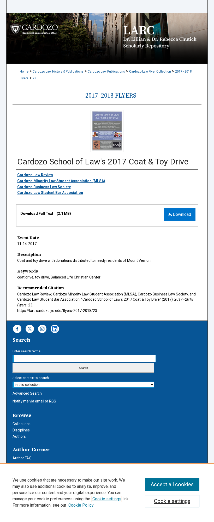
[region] (107, 492)
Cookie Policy (81, 505)
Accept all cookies (172, 484)
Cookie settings (106, 498)
